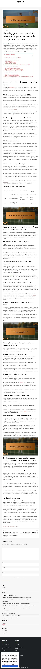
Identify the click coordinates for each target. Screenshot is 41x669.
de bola (34, 295)
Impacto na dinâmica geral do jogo (10, 62)
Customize (6, 664)
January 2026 (4, 633)
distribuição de (6, 482)
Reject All (14, 664)
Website (3, 572)
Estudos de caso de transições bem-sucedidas (12, 75)
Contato (3, 592)
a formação (21, 382)
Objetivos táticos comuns (8, 61)
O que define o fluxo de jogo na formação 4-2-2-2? (12, 57)
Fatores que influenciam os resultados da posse (12, 68)
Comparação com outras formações (10, 63)
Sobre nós (4, 587)
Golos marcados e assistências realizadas (11, 77)
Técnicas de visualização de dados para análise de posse (14, 69)
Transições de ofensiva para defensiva (11, 73)
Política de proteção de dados (6, 647)
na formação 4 (11, 87)
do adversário (5, 182)
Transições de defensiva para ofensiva (11, 71)
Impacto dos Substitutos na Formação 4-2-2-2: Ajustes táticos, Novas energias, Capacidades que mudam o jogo (19, 600)
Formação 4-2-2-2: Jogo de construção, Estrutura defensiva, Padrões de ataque (16, 608)
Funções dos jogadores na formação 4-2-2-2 (11, 60)
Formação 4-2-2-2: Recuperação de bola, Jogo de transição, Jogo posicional (16, 603)
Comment (4, 547)
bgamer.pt (20, 2)
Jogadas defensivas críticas (9, 78)
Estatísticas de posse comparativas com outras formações (14, 67)
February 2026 (4, 630)
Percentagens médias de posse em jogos (11, 66)
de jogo (24, 43)
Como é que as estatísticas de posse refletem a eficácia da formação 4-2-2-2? (17, 64)
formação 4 (6, 43)
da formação (13, 111)
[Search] (3, 625)
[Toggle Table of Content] (31, 56)
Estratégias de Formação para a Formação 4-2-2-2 (11, 615)
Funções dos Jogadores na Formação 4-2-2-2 (10, 617)
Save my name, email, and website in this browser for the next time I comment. (18, 578)
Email (3, 567)
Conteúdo (4, 590)
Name (3, 562)
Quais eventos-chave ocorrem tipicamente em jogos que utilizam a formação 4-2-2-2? (18, 76)
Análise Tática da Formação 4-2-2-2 (10, 526)
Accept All (10, 666)
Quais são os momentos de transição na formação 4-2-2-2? (13, 70)
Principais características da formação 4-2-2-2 (12, 58)
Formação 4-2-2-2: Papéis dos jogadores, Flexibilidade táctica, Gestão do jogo (16, 597)
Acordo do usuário (5, 644)
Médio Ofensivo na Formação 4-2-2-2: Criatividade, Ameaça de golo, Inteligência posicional (19, 605)
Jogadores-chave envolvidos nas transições (11, 74)
